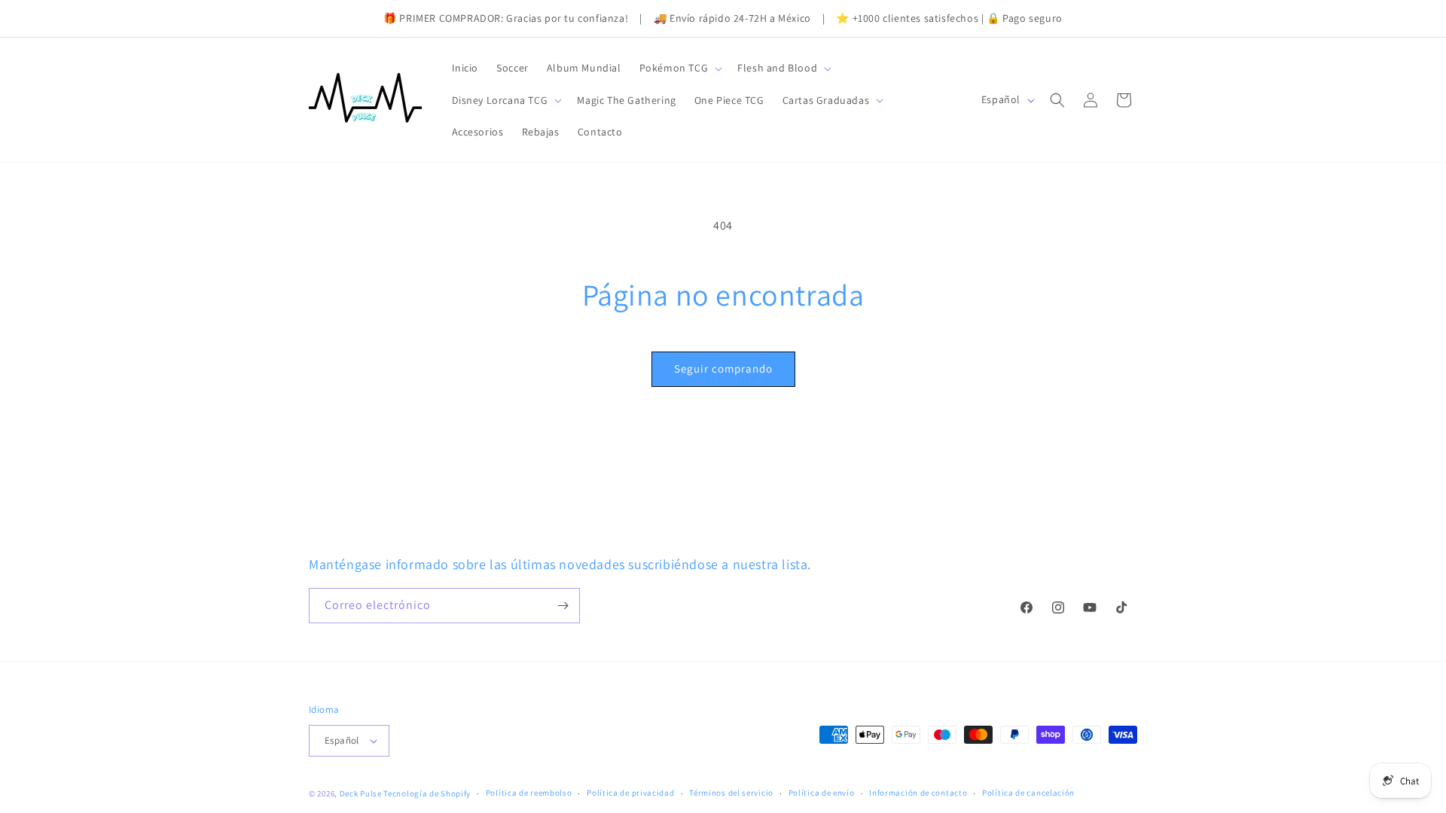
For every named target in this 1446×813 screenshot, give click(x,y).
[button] (679, 68)
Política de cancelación (1028, 792)
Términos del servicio (731, 792)
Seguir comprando (723, 368)
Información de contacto (918, 792)
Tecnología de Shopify (427, 793)
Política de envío (822, 792)
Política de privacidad (630, 792)
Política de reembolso (529, 792)
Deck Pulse (361, 793)
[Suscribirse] (562, 605)
